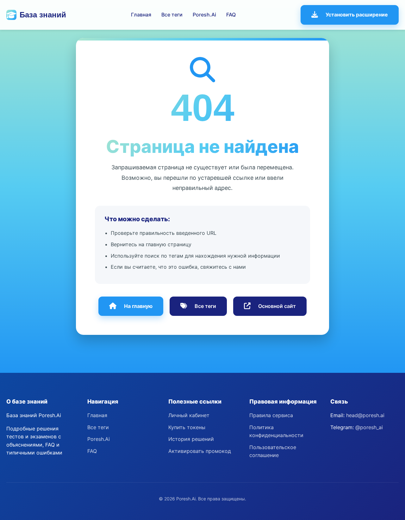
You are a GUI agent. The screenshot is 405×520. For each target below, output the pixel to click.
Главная (141, 14)
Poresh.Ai (204, 14)
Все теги (172, 14)
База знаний (43, 14)
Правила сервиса (271, 415)
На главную (138, 306)
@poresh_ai (369, 427)
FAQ (231, 14)
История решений (191, 439)
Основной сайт (277, 306)
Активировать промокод (199, 451)
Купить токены (186, 427)
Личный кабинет (188, 415)
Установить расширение (357, 14)
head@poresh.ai (365, 415)
